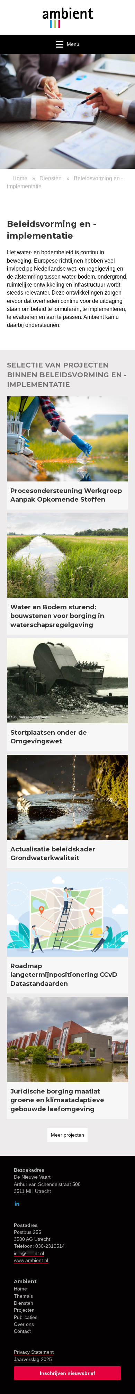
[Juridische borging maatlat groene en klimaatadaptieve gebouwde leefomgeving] (67, 1058)
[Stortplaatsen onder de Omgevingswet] (67, 694)
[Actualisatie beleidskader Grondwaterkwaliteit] (67, 811)
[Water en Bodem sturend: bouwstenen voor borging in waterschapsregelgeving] (67, 574)
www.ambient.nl (31, 1260)
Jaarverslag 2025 (33, 1359)
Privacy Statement (34, 1352)
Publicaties (25, 1317)
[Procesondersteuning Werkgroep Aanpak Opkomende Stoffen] (67, 452)
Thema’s (23, 1296)
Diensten (50, 178)
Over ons (24, 1324)
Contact (22, 1331)
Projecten (24, 1310)
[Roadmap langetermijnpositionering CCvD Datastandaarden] (67, 932)
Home (19, 178)
